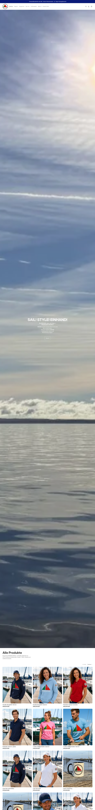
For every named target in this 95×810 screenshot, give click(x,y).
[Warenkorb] (91, 6)
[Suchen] (86, 6)
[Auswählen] (30, 701)
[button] (90, 664)
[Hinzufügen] (90, 785)
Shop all (47, 338)
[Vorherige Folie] (4, 685)
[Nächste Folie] (30, 685)
